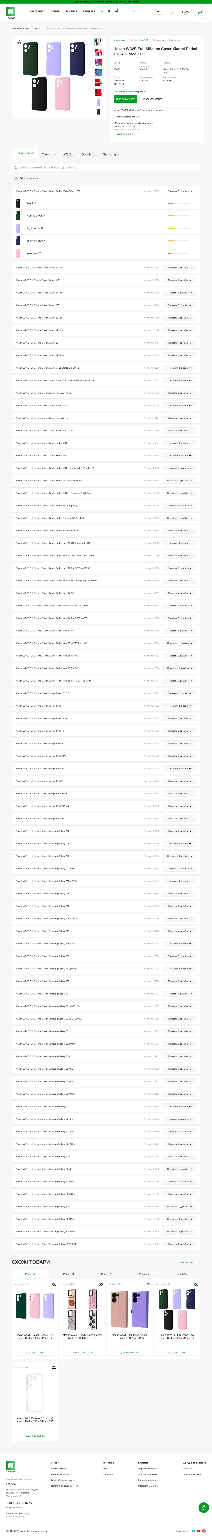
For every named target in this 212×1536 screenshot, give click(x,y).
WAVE (68, 154)
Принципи (107, 1474)
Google (88, 154)
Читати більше (125, 134)
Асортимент (37, 11)
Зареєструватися (152, 99)
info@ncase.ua (13, 1507)
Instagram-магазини (148, 1486)
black (30, 203)
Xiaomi (48, 154)
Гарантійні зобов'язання (63, 1480)
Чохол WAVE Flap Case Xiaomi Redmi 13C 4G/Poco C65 (129, 1336)
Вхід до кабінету (125, 99)
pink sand (33, 253)
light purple (34, 228)
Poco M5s (181, 1274)
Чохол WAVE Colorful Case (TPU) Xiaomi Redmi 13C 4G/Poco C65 (35, 1336)
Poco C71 (68, 1274)
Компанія (71, 11)
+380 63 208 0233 (19, 1503)
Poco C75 (106, 1274)
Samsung (111, 154)
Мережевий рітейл (147, 1468)
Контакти (89, 11)
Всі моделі (25, 153)
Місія (105, 1468)
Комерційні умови (60, 1474)
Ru (133, 11)
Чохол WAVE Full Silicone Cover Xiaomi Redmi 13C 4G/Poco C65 (177, 1336)
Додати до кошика (35, 1353)
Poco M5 (144, 1274)
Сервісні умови (58, 1468)
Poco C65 (30, 1274)
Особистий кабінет (192, 1474)
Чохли (38, 28)
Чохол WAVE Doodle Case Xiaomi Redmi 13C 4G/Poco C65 (82, 1336)
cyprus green (35, 215)
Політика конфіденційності (64, 1486)
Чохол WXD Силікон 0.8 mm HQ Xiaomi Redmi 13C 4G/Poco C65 (35, 1420)
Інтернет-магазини (147, 1480)
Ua (128, 11)
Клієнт (55, 11)
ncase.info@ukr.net (15, 1516)
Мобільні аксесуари (20, 28)
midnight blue (35, 240)
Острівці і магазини (148, 1474)
